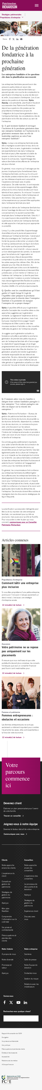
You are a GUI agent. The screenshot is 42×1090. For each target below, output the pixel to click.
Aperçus (5, 903)
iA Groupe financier (8, 1064)
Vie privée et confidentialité (7, 928)
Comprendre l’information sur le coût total (9, 919)
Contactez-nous (30, 973)
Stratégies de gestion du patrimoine (7, 895)
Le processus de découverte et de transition (30, 887)
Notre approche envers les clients (9, 866)
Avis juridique (6, 1045)
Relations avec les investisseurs (31, 985)
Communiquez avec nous (14, 834)
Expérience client (31, 911)
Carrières (27, 954)
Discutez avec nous (29, 917)
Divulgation (5, 1037)
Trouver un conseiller (12, 815)
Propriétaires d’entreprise (8, 17)
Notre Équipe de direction (30, 966)
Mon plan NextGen (5, 909)
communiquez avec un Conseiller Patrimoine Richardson (19, 523)
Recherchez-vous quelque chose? (17, 1011)
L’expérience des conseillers (31, 877)
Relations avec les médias (9, 1061)
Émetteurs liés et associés (9, 1053)
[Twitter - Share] (13, 39)
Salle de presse (30, 959)
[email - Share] (21, 39)
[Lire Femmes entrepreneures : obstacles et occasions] (21, 692)
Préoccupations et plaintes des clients (9, 938)
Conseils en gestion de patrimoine (6, 884)
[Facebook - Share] (9, 39)
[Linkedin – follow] (25, 1002)
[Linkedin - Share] (17, 39)
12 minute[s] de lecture (12, 605)
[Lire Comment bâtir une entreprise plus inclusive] (21, 560)
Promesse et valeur (7, 966)
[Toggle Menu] (36, 5)
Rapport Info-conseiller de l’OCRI (12, 1033)
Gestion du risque (31, 978)
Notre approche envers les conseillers (30, 868)
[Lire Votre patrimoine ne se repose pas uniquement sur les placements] (21, 624)
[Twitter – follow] (11, 1002)
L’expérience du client (8, 874)
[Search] (35, 1018)
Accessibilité (5, 1057)
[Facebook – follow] (5, 1002)
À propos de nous (9, 954)
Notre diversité (7, 959)
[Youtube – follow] (18, 1002)
